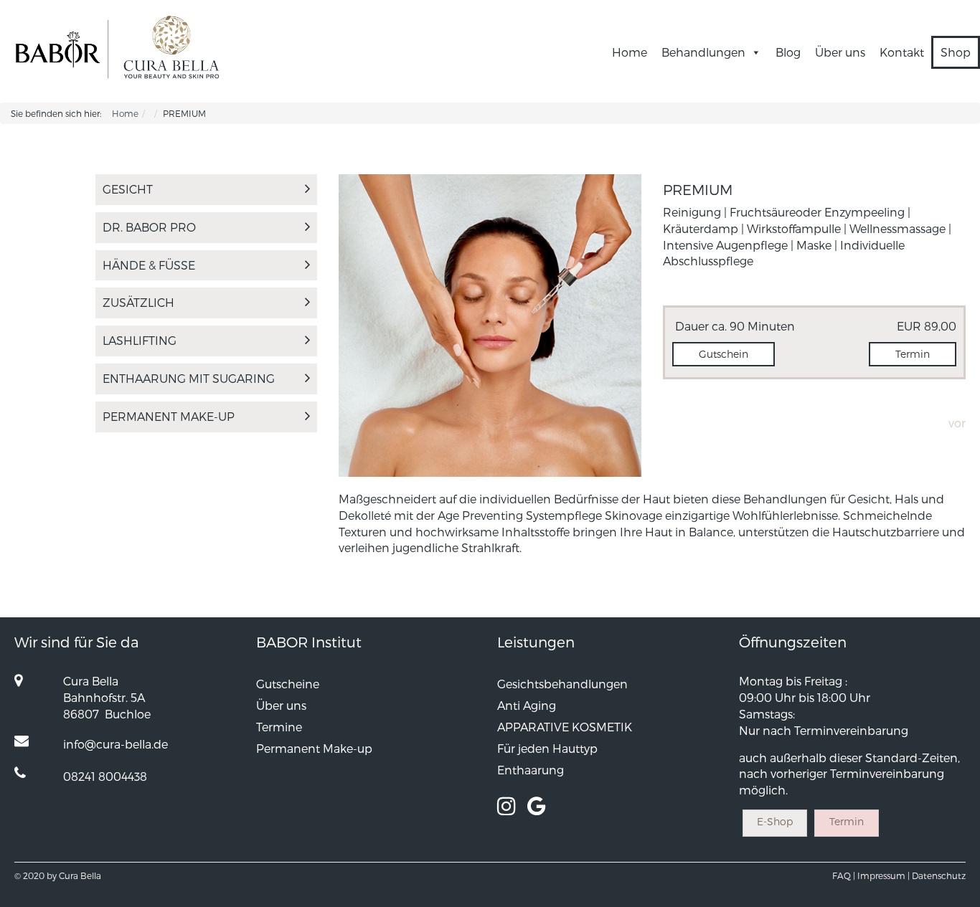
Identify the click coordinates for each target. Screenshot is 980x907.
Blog (788, 52)
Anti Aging (526, 705)
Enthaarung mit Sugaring (189, 378)
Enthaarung (530, 770)
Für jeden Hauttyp (547, 748)
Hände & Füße (149, 265)
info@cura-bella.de (115, 744)
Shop (956, 52)
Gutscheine (287, 683)
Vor (957, 422)
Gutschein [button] (723, 354)
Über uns (840, 52)
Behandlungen (703, 52)
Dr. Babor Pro (149, 227)
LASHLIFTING (139, 340)
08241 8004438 (105, 776)
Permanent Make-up (169, 416)
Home (629, 52)
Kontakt (902, 52)
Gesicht (128, 189)
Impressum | (883, 875)
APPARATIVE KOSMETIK (564, 726)
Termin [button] (912, 354)
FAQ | (843, 875)
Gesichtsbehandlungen (562, 683)
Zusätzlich (138, 302)
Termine (279, 726)
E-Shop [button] (775, 821)
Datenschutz (939, 875)
